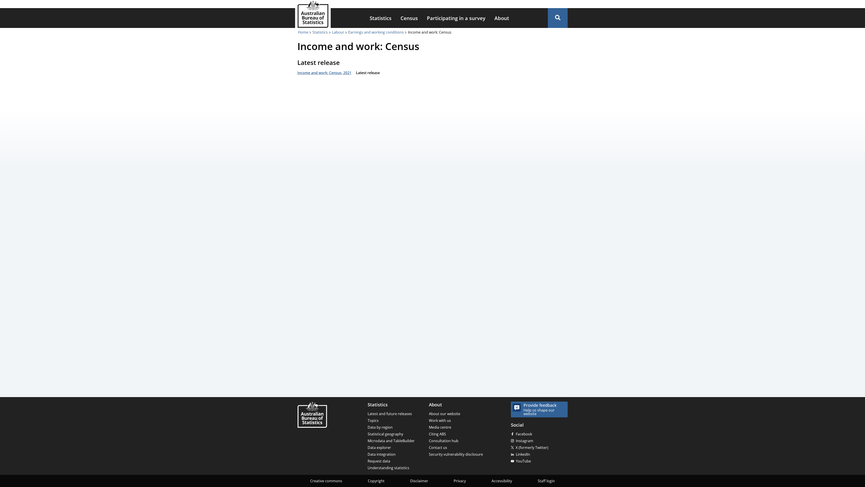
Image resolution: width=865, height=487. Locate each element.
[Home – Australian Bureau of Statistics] (312, 415)
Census (409, 18)
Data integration (382, 454)
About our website (444, 413)
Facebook (524, 434)
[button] (558, 18)
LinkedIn (523, 454)
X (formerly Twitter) (532, 447)
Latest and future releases (390, 413)
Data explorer (379, 447)
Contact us (438, 447)
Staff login (546, 480)
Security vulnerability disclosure (456, 454)
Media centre (440, 427)
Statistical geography (385, 434)
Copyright (376, 480)
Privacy (460, 480)
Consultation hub (443, 440)
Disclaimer (419, 480)
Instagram (524, 440)
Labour (338, 32)
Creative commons (326, 480)
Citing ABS (437, 434)
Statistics (381, 18)
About (501, 18)
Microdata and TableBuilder (391, 440)
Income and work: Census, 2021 (324, 72)
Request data (379, 461)
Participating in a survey (456, 18)
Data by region (380, 427)
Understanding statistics (388, 467)
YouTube (523, 461)
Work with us (440, 420)
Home (303, 32)
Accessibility (502, 480)
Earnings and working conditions (376, 32)
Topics (373, 420)
